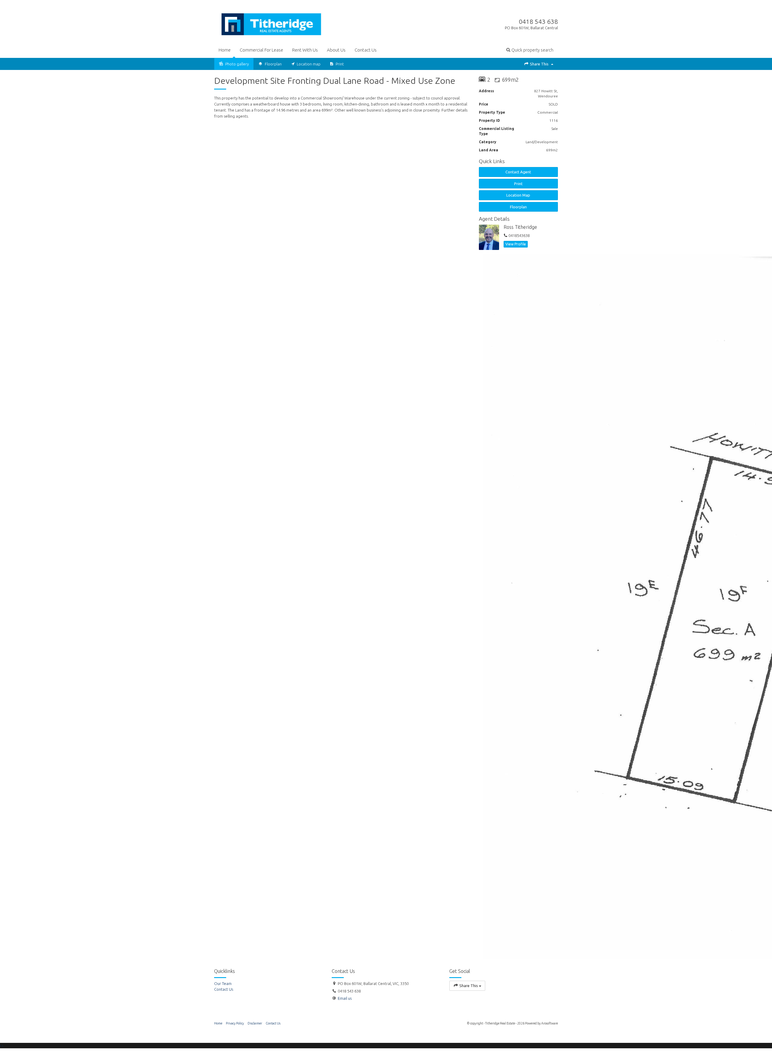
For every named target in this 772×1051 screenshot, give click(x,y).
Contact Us (366, 49)
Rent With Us (305, 49)
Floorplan (518, 207)
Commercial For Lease (261, 49)
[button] (530, 50)
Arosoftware (549, 1023)
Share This (539, 64)
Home (225, 49)
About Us (336, 49)
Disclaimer (255, 1023)
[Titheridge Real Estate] (271, 23)
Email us (345, 998)
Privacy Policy (235, 1023)
